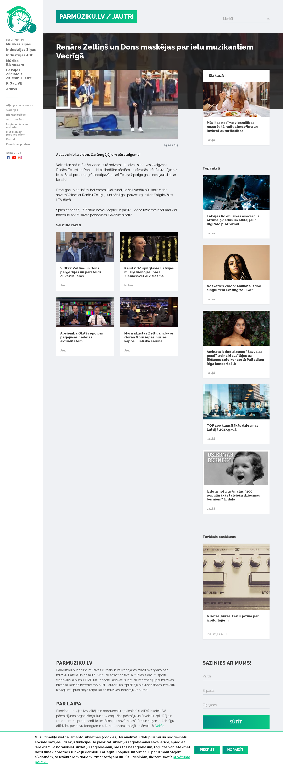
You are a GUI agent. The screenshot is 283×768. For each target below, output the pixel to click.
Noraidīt (235, 750)
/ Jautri (120, 16)
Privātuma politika (18, 144)
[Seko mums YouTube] (14, 157)
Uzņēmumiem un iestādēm (17, 125)
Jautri (63, 285)
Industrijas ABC (217, 634)
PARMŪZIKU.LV (82, 16)
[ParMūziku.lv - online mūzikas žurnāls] (21, 19)
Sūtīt (236, 722)
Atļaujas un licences (19, 105)
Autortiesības (15, 119)
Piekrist (207, 750)
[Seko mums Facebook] (8, 157)
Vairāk (159, 726)
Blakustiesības (16, 115)
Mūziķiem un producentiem (15, 133)
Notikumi (130, 285)
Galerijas (12, 110)
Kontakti (11, 139)
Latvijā (211, 140)
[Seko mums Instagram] (20, 157)
